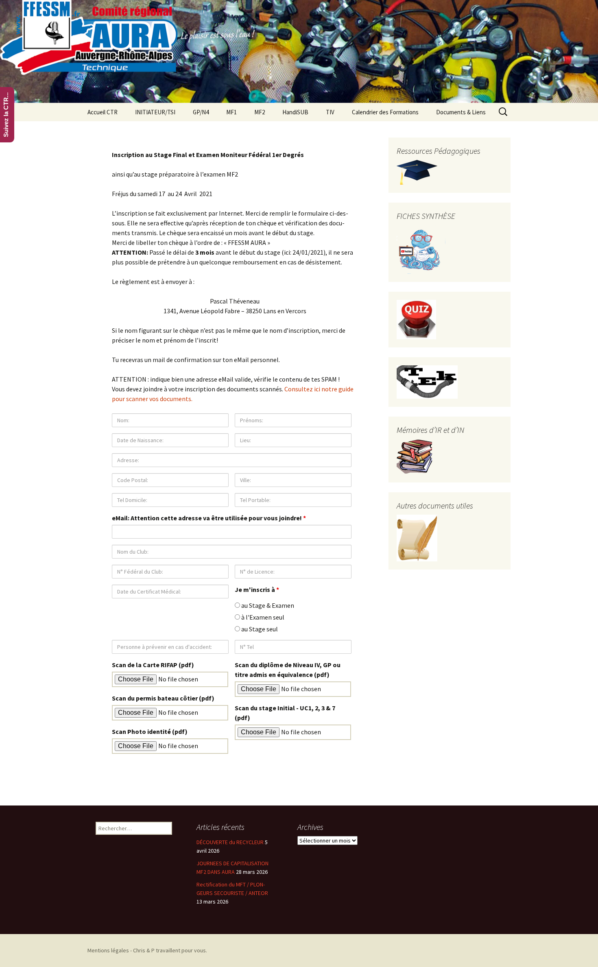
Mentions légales (108, 950)
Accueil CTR (102, 112)
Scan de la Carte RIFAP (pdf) (153, 665)
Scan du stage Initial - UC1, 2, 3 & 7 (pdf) (285, 713)
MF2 (259, 112)
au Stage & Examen (267, 605)
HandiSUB (295, 112)
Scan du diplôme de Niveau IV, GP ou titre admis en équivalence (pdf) (287, 670)
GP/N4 (201, 112)
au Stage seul (259, 629)
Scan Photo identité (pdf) (150, 731)
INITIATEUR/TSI (155, 112)
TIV (330, 112)
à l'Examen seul (262, 617)
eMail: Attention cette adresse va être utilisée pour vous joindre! (209, 518)
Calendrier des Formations (385, 112)
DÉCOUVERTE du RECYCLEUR (230, 842)
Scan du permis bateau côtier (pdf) (163, 698)
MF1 (231, 112)
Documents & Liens (461, 112)
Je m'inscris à (257, 589)
